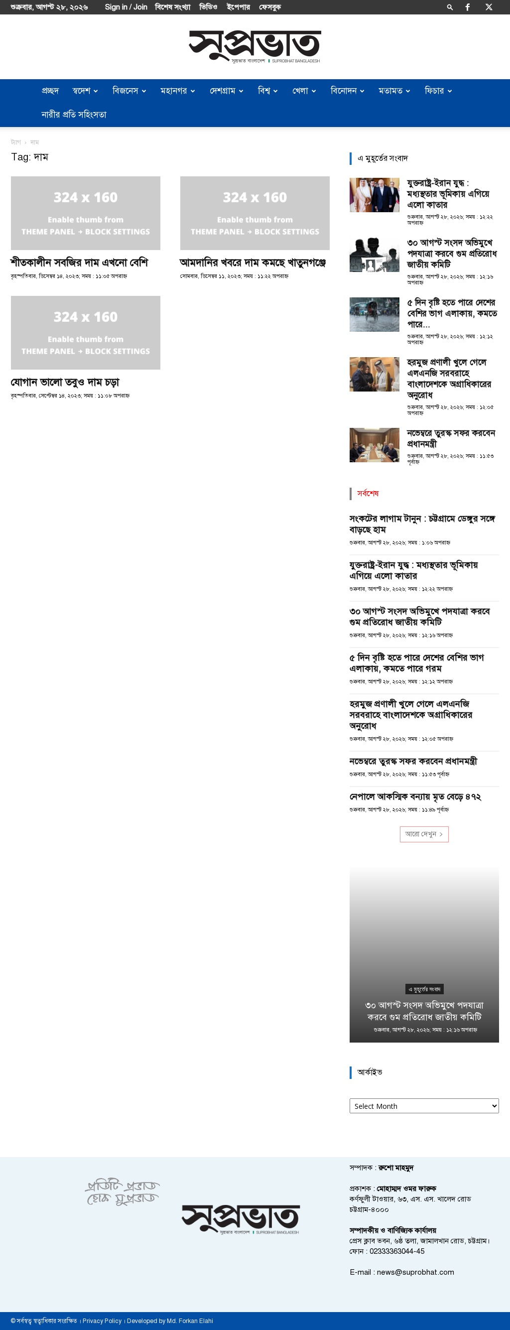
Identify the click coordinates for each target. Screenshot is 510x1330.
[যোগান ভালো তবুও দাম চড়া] (85, 333)
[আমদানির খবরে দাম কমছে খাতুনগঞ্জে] (255, 213)
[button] (450, 6)
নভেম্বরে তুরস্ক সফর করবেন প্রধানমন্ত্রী (413, 761)
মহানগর (174, 91)
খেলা (300, 91)
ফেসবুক (270, 6)
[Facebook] (468, 7)
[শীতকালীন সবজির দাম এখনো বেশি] (85, 213)
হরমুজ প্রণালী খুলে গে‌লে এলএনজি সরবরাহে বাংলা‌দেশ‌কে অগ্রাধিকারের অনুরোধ (449, 378)
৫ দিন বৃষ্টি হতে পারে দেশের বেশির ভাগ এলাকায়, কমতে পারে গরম (417, 663)
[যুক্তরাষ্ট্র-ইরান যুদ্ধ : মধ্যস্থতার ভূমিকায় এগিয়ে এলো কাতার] (374, 195)
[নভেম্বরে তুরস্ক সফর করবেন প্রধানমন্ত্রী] (374, 445)
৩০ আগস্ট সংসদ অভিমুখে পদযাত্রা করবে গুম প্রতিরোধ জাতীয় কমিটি (452, 254)
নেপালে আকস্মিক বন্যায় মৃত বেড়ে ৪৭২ (415, 796)
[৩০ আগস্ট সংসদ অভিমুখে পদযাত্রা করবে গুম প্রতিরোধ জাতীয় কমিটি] (374, 255)
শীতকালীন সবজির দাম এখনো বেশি (79, 262)
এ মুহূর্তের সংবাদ (424, 989)
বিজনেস (125, 91)
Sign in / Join (126, 6)
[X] (489, 7)
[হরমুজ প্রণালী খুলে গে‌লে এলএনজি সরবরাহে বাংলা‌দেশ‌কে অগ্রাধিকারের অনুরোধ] (374, 374)
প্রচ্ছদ (50, 91)
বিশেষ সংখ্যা (172, 6)
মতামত (390, 91)
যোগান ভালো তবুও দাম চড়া (65, 382)
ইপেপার (238, 6)
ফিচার (434, 91)
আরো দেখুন (420, 834)
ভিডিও (209, 6)
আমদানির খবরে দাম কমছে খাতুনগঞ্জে (253, 262)
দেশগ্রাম (223, 91)
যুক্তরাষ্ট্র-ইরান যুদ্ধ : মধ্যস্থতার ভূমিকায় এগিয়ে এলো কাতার (448, 194)
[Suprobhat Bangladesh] (255, 47)
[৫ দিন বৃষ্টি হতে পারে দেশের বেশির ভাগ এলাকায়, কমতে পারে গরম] (374, 314)
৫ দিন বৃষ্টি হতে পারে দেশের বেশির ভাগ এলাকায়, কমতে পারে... (452, 313)
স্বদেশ (81, 91)
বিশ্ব (264, 91)
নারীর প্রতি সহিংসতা (74, 115)
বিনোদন (344, 91)
